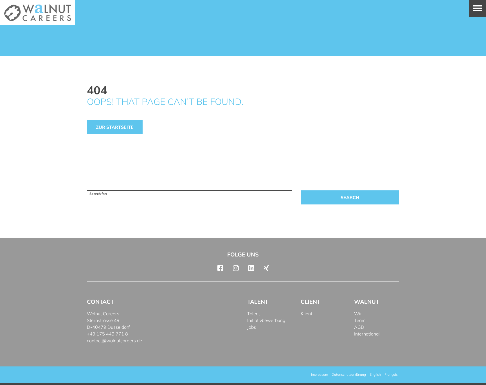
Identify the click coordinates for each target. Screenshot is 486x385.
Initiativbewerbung (266, 320)
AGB (359, 327)
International (367, 334)
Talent (253, 313)
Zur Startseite (115, 127)
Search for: (98, 194)
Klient (306, 313)
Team (360, 320)
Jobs (251, 327)
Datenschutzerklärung (349, 374)
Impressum (319, 374)
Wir (358, 313)
